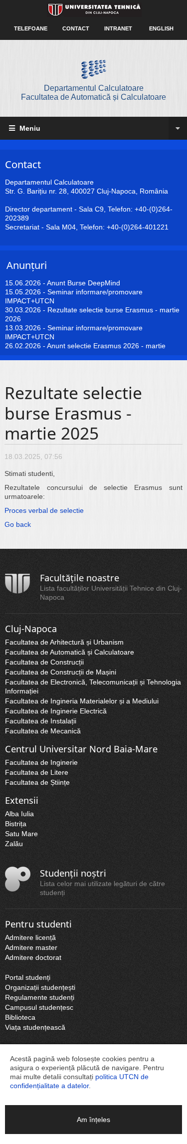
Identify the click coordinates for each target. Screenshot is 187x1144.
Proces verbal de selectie (44, 510)
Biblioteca (20, 1017)
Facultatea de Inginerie (41, 762)
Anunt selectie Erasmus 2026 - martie (106, 346)
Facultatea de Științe (37, 782)
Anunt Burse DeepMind (83, 283)
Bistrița (15, 824)
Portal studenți (27, 977)
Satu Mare (21, 834)
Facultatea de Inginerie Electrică (56, 711)
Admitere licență (30, 937)
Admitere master (31, 947)
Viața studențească (35, 1027)
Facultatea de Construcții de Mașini (60, 672)
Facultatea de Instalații (40, 721)
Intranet (118, 28)
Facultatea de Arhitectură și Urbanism (64, 642)
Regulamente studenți (39, 997)
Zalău (14, 844)
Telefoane (30, 28)
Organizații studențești (40, 987)
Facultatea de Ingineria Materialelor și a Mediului (82, 701)
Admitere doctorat (33, 957)
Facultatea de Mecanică (43, 731)
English (161, 28)
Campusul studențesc (39, 1007)
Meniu (28, 128)
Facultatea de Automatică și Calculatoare (69, 652)
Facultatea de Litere (36, 772)
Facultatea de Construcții (44, 662)
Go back (17, 524)
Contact (75, 28)
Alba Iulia (19, 814)
